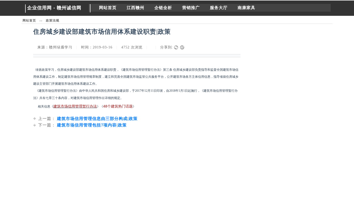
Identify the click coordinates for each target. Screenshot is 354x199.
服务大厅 (219, 7)
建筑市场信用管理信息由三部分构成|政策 (88, 118)
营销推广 (191, 7)
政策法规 (52, 20)
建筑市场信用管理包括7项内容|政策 (82, 125)
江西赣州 (135, 7)
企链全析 (163, 7)
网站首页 (108, 7)
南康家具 (246, 7)
